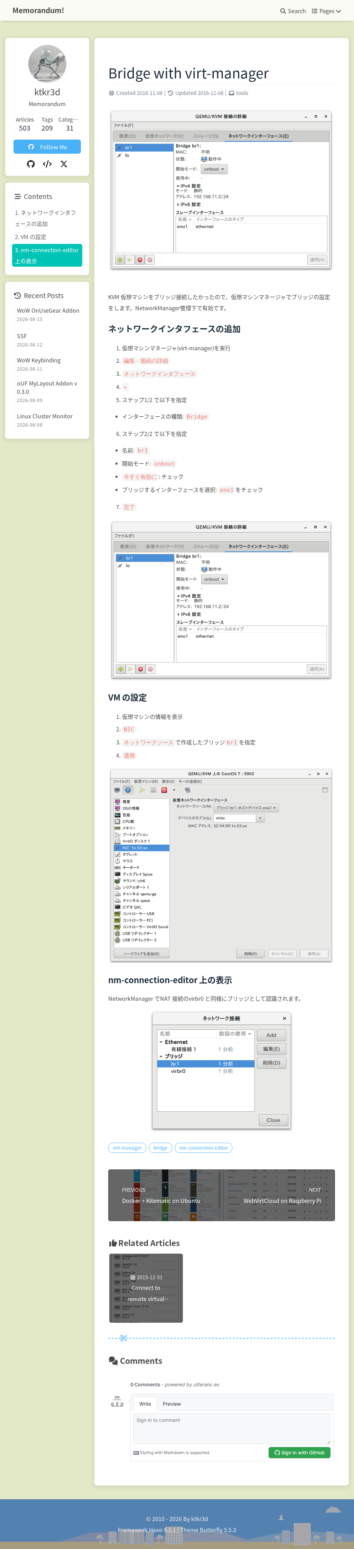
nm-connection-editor (203, 1147)
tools (242, 92)
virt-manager (127, 1147)
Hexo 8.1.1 (162, 1530)
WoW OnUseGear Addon (48, 310)
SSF (22, 336)
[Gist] (47, 163)
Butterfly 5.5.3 (218, 1530)
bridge (160, 1147)
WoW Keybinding (38, 360)
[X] (64, 163)
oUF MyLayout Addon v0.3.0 (47, 387)
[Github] (31, 163)
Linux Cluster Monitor (45, 416)
